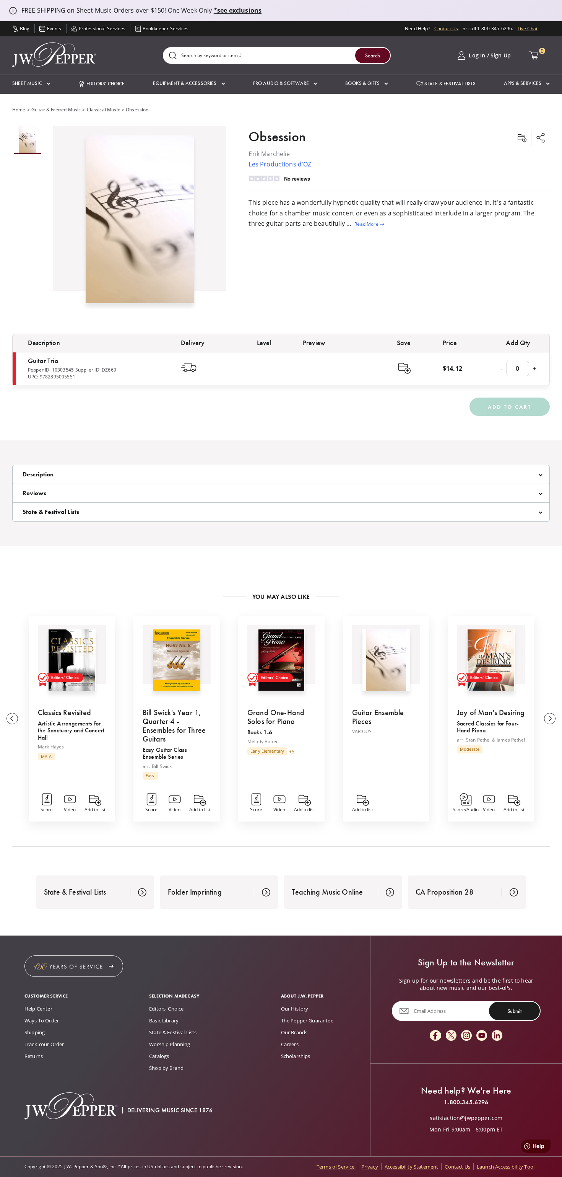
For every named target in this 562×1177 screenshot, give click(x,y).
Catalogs (159, 1056)
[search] (172, 56)
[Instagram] (466, 1036)
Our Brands (294, 1032)
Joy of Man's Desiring (491, 712)
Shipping (34, 1032)
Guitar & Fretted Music (56, 109)
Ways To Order (41, 1020)
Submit (514, 1010)
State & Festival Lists (173, 1032)
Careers (290, 1044)
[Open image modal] (139, 222)
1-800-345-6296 (466, 1102)
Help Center (38, 1008)
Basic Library (164, 1020)
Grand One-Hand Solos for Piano (275, 717)
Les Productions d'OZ (280, 164)
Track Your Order (44, 1044)
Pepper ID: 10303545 (51, 370)
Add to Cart (509, 406)
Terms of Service (336, 1166)
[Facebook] (435, 1036)
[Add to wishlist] (522, 138)
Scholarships (295, 1056)
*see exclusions (238, 10)
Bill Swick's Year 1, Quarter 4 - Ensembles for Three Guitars (174, 726)
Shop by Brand (166, 1068)
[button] (31, 84)
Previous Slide (12, 718)
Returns (33, 1056)
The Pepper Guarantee (307, 1020)
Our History (295, 1008)
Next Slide (550, 718)
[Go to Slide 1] (27, 140)
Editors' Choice (166, 1008)
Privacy (369, 1166)
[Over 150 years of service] (73, 966)
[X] (451, 1036)
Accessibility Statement (412, 1166)
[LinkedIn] (497, 1036)
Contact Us (446, 28)
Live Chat (528, 28)
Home (19, 109)
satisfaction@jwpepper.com (466, 1118)
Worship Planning (169, 1044)
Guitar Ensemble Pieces (378, 717)
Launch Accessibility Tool (505, 1166)
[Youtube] (481, 1036)
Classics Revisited (64, 712)
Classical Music (103, 109)
